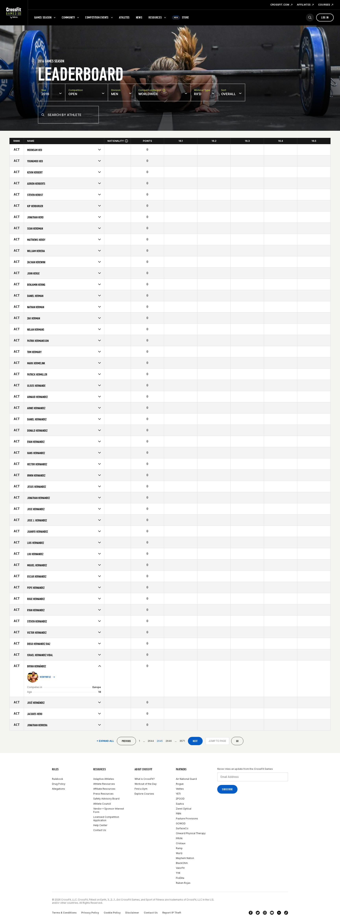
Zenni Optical (183, 808)
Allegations (58, 788)
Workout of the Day (146, 783)
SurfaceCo (182, 828)
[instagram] (265, 913)
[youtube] (272, 913)
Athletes (124, 17)
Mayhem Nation (185, 858)
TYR (178, 873)
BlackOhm (182, 863)
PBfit (178, 813)
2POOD (180, 798)
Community (68, 17)
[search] (310, 17)
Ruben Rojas (183, 882)
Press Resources (103, 793)
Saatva (180, 803)
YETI (178, 793)
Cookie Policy (112, 912)
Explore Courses (144, 793)
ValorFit (180, 867)
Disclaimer (132, 912)
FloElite (180, 877)
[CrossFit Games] (13, 13)
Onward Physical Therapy (191, 833)
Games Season (43, 17)
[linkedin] (279, 913)
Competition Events (97, 17)
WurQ (179, 853)
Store (181, 17)
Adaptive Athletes (103, 778)
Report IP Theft (171, 912)
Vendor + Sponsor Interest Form (108, 810)
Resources (155, 17)
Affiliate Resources (104, 788)
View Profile (45, 677)
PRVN (179, 838)
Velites (180, 788)
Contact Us (99, 830)
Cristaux (180, 843)
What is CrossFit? (145, 778)
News (139, 17)
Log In (325, 17)
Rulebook (57, 778)
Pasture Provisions (187, 818)
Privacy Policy (90, 912)
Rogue (180, 783)
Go (237, 741)
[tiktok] (286, 913)
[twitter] (258, 913)
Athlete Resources (104, 783)
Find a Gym (141, 788)
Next (195, 741)
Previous (126, 741)
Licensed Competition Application (106, 818)
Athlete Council (102, 803)
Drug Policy (58, 783)
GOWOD (181, 823)
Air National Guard (186, 778)
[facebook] (251, 913)
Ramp (179, 848)
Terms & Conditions (64, 912)
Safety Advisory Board (106, 798)
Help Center (100, 825)
